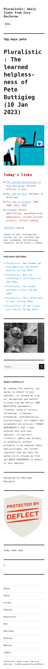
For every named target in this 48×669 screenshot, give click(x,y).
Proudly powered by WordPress (29, 664)
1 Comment (37, 243)
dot (15, 237)
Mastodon (9, 631)
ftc (20, 237)
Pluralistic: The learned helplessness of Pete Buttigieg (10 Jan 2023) (23, 82)
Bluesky (8, 638)
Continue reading (14, 227)
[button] (24, 338)
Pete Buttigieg (30, 240)
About (7, 595)
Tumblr (7, 652)
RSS (6, 624)
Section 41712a (23, 243)
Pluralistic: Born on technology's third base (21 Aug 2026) (23, 278)
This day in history (18, 202)
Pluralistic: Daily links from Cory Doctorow (20, 12)
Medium (7, 645)
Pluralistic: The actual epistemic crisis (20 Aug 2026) (21, 290)
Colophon (11, 210)
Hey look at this (16, 194)
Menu (7, 24)
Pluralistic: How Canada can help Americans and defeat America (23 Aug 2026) (23, 267)
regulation (9, 243)
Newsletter (10, 617)
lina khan (28, 237)
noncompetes (15, 240)
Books (7, 588)
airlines (8, 237)
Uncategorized (29, 234)
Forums (7, 602)
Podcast (8, 610)
